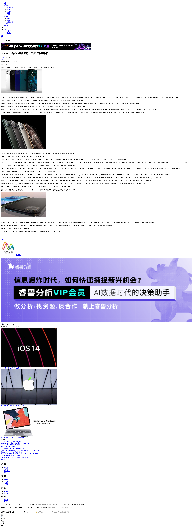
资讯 (5, 2)
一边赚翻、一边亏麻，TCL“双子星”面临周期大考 (15, 457)
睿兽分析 (6, 25)
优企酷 (8, 13)
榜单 (5, 29)
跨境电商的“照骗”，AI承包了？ (9, 446)
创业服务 (6, 5)
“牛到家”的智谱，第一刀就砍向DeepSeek (12, 441)
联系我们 (6, 469)
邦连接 (5, 4)
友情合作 (6, 493)
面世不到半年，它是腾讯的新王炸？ (11, 445)
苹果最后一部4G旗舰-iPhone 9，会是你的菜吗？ (14, 405)
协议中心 (6, 501)
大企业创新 (10, 22)
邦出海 (8, 15)
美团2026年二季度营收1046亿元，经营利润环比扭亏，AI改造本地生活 (20, 450)
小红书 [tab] (2, 522)
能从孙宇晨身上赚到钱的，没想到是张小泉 (12, 448)
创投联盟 (9, 18)
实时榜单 (9, 33)
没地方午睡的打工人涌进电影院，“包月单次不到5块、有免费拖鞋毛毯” (20, 454)
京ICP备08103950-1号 (40, 504)
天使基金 (9, 11)
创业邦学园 (10, 7)
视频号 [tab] (2, 520)
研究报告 (6, 485)
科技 (2, 239)
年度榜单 (9, 31)
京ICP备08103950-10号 (63, 504)
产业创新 (6, 16)
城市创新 (9, 20)
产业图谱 (6, 483)
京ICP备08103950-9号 (51, 504)
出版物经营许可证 (64, 512)
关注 (2, 59)
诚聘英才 (6, 472)
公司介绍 (6, 467)
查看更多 (3, 459)
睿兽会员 (6, 479)
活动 (5, 27)
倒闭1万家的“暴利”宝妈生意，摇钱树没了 (12, 452)
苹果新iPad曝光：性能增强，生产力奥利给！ (13, 437)
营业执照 (56, 512)
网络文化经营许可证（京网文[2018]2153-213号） (61, 507)
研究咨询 (6, 24)
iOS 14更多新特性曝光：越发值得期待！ (12, 368)
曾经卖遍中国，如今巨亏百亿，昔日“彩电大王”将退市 (15, 443)
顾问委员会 (7, 471)
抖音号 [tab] (2, 523)
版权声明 (6, 500)
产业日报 (6, 481)
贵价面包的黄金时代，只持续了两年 (11, 455)
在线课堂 (9, 9)
